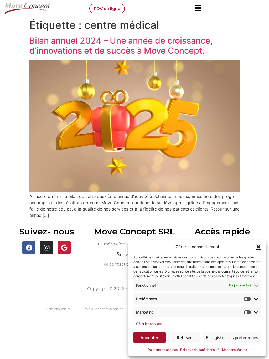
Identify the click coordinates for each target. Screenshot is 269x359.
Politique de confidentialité (199, 350)
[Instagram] (46, 247)
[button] (258, 246)
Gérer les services (149, 324)
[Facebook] (28, 247)
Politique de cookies (163, 350)
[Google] (64, 247)
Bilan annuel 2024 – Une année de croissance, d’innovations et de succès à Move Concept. (121, 45)
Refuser (184, 337)
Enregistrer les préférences (232, 337)
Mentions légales (234, 350)
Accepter (149, 337)
